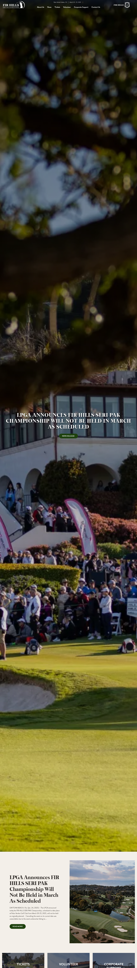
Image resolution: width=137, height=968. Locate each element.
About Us (40, 7)
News (49, 7)
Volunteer (67, 7)
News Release (68, 436)
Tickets (57, 7)
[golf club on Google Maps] (82, 2)
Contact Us (96, 7)
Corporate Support (81, 7)
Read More (18, 927)
